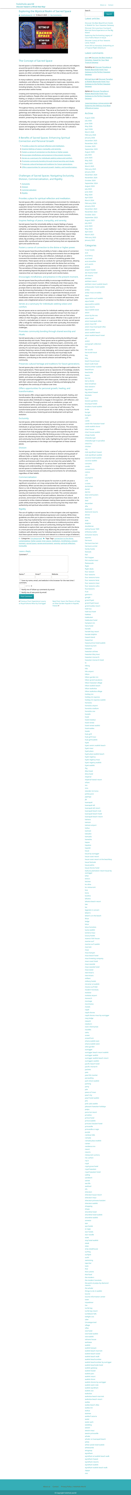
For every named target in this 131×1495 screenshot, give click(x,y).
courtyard (89, 478)
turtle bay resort (91, 1311)
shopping (88, 1206)
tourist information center (95, 1297)
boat (87, 398)
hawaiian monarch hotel (94, 660)
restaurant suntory (92, 1155)
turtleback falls (91, 1314)
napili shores (90, 1012)
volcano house (90, 1339)
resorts (88, 1152)
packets (88, 1069)
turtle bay (88, 1308)
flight (87, 566)
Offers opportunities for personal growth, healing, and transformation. (49, 167)
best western (90, 386)
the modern (89, 1277)
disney (87, 517)
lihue (87, 918)
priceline (88, 1115)
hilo (86, 668)
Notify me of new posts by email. (34, 592)
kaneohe (88, 839)
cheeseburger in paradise (95, 441)
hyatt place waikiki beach (94, 754)
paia (86, 1072)
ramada (88, 1138)
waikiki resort (90, 1376)
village (87, 1325)
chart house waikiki (92, 432)
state (87, 1237)
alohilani (88, 278)
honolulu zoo (90, 711)
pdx (86, 1089)
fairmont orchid (91, 546)
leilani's (88, 913)
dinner (87, 515)
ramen (87, 1143)
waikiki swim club (91, 1385)
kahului (88, 822)
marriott (88, 947)
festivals (88, 552)
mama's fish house (92, 938)
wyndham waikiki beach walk (96, 1467)
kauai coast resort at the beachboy (98, 859)
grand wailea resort (92, 606)
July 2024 (88, 189)
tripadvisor (89, 1302)
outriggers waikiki (92, 1061)
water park (89, 1422)
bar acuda (89, 349)
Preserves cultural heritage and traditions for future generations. (47, 164)
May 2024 (88, 195)
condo (87, 466)
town (87, 1299)
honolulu (88, 703)
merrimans (89, 975)
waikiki (87, 1345)
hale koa (88, 609)
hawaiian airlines (91, 651)
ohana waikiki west (92, 1044)
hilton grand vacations (93, 680)
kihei (87, 876)
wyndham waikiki (91, 1465)
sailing (87, 1175)
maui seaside (90, 964)
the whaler (89, 1288)
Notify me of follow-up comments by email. (38, 589)
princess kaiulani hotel (93, 1123)
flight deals (89, 569)
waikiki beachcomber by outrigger (98, 1362)
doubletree (89, 526)
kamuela (88, 836)
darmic (87, 492)
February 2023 (90, 237)
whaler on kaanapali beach (95, 1439)
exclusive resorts (91, 535)
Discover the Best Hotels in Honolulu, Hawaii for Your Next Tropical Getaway (98, 60)
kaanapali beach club (93, 811)
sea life (87, 1183)
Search (87, 10)
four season (89, 572)
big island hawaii (91, 392)
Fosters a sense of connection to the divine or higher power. (45, 152)
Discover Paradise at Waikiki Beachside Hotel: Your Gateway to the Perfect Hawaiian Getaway (98, 71)
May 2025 (88, 160)
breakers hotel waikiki (93, 406)
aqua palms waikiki (92, 304)
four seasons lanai (92, 580)
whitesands (89, 1447)
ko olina (88, 884)
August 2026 (90, 118)
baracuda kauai (91, 352)
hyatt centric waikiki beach (95, 745)
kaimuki (88, 831)
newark (88, 1021)
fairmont (88, 540)
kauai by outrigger (92, 854)
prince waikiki (90, 1121)
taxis (87, 1266)
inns (86, 788)
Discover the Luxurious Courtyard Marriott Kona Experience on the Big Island (99, 30)
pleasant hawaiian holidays (95, 1106)
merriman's (89, 973)
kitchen (88, 881)
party (87, 1086)
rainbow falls (90, 1135)
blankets (88, 395)
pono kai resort (91, 1112)
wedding (88, 1425)
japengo (88, 797)
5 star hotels (90, 250)
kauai (87, 851)
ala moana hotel (91, 273)
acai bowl (88, 258)
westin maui (89, 1430)
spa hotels (89, 1226)
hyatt (87, 742)
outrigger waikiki (91, 1055)
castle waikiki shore (92, 426)
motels (87, 1007)
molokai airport (91, 995)
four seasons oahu (92, 586)
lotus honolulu (90, 927)
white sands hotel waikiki (94, 1445)
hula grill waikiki (91, 740)
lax (86, 907)
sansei (87, 1180)
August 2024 (90, 186)
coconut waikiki (91, 461)
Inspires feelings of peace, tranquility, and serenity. (41, 149)
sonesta (88, 1220)
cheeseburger (90, 438)
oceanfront (89, 1038)
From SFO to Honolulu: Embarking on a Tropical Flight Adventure (99, 46)
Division (25, 187)
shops (87, 1209)
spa (86, 1223)
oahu (87, 1032)
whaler (87, 1436)
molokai (88, 992)
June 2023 (88, 226)
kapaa (87, 842)
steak (87, 1243)
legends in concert (92, 910)
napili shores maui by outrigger (97, 1015)
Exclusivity (26, 184)
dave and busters (91, 495)
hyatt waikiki (90, 765)
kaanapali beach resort (94, 816)
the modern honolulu (93, 1280)
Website (55, 574)
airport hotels (90, 270)
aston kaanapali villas (93, 321)
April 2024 (89, 197)
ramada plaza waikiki (93, 1141)
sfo (86, 1189)
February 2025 (90, 169)
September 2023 (91, 217)
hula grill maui (90, 737)
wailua (87, 1410)
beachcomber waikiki (93, 367)
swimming (89, 1260)
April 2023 (89, 232)
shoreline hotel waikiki (93, 1215)
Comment (23, 554)
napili (87, 1010)
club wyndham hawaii (93, 452)
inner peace (46, 541)
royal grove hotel (91, 1166)
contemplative (24, 541)
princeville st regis (92, 1129)
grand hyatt (89, 600)
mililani (87, 978)
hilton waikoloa (91, 688)
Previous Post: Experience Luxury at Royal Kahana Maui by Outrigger (32, 602)
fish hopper (89, 557)
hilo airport (89, 671)
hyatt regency (90, 757)
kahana (88, 819)
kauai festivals (90, 862)
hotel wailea (89, 728)
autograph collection (93, 344)
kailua (87, 828)
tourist (87, 1294)
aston (87, 312)
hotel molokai (90, 720)
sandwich (88, 1178)
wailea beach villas (92, 1405)
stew (87, 1246)
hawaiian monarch (92, 657)
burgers (88, 415)
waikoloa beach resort (93, 1399)
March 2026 (89, 132)
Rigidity (25, 193)
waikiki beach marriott (93, 1351)
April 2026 (89, 129)
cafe (86, 418)
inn (86, 785)
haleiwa (88, 614)
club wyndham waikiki (93, 455)
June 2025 (88, 158)
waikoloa (88, 1393)
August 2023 (90, 220)
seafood (88, 1186)
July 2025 (88, 155)
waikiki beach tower (92, 1354)
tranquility (23, 546)
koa (86, 890)
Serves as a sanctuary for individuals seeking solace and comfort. (47, 158)
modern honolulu (92, 990)
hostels (88, 714)
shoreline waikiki (91, 1217)
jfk (86, 799)
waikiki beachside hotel (94, 1365)
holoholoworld (26, 15)
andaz (87, 290)
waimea (88, 1413)
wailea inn (89, 1408)
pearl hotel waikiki (92, 1098)
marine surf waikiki (92, 944)
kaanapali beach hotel (93, 814)
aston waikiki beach (92, 332)
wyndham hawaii (91, 1459)
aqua (87, 295)
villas (87, 1328)
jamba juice (89, 794)
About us (103, 5)
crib (86, 480)
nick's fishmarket (91, 1027)
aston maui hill (90, 324)
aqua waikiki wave (92, 310)
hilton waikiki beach (92, 685)
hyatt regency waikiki (93, 762)
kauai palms (89, 865)
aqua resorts (90, 307)
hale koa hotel (90, 611)
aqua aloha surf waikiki (94, 298)
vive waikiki (89, 1336)
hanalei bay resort (92, 631)
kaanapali (88, 802)
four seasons (90, 574)
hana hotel (89, 626)
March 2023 (89, 234)
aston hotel (89, 318)
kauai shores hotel (92, 868)
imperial (88, 777)
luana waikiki (90, 930)
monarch (88, 998)
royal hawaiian (90, 1169)
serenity (57, 543)
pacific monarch (91, 1066)
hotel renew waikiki (92, 725)
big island (88, 389)
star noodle (89, 1235)
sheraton (88, 1192)
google (87, 597)
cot (86, 475)
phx (86, 1101)
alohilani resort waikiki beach (96, 284)
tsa (86, 1305)
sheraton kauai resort (93, 1195)
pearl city (88, 1095)
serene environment (45, 543)
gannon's (88, 594)
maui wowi (89, 970)
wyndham (89, 1453)
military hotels (90, 981)
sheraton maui (90, 1197)
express (88, 537)
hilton (87, 674)
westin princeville (91, 1433)
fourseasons (90, 589)
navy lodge (89, 1018)
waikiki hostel (90, 1371)
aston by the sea (91, 315)
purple (87, 1132)
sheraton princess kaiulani (95, 1200)
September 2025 (91, 149)
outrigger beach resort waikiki (96, 1052)
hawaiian (88, 648)
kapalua (88, 845)
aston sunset (90, 330)
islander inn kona (91, 791)
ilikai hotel (89, 771)
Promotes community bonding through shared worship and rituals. (48, 161)
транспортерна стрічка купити (97, 103)
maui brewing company (94, 958)
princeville (89, 1126)
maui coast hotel (91, 961)
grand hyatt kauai (92, 603)
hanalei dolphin (91, 634)
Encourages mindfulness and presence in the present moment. (46, 155)
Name (22, 574)
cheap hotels (90, 435)
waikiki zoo (89, 1391)
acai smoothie (90, 261)
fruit (86, 592)
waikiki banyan (90, 1348)
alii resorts (89, 275)
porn (87, 57)
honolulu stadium (92, 708)
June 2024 (88, 192)
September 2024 (91, 183)
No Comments (56, 15)
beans (87, 375)
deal (86, 500)
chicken (88, 446)
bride (87, 409)
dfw (86, 506)
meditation (56, 541)
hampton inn (90, 623)
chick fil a (88, 443)
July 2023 (88, 223)
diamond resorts (91, 512)
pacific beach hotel (92, 1064)
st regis (88, 1229)
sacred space (31, 543)
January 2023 (90, 240)
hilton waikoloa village (93, 691)
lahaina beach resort (93, 901)
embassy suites (91, 532)
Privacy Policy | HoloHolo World (73, 1486)
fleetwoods (89, 563)
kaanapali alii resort (92, 808)
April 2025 (89, 163)
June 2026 (88, 123)
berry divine (89, 381)
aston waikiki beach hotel (95, 335)
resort (87, 1149)
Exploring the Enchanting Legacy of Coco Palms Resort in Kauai (98, 36)
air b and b (89, 264)
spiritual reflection (68, 543)
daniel (87, 489)
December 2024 (91, 175)
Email (38, 574)
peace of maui (90, 1092)
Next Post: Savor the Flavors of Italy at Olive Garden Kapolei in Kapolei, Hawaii (66, 603)
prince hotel (89, 1118)
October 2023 (90, 214)
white (87, 1442)
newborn (88, 1024)
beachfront (89, 369)
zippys (87, 1470)
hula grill (88, 734)
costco (87, 472)
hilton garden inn (91, 677)
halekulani (89, 617)
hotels (87, 731)
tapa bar (88, 1263)
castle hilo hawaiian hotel (94, 423)
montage (88, 1001)
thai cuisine (89, 1272)
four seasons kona (92, 577)
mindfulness (66, 541)
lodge (87, 921)
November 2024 (91, 177)
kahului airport (91, 825)
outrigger (88, 1049)
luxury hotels (90, 935)
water (87, 1419)
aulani (87, 341)
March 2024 (89, 200)
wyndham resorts (92, 1462)
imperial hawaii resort (93, 779)
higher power (36, 541)
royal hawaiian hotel (93, 1172)
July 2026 (88, 121)
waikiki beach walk (92, 1356)
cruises (87, 483)
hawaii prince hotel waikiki (95, 643)
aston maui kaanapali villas (95, 327)
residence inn (90, 1146)
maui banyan (90, 953)
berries (87, 378)
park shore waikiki (92, 1081)
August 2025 (90, 152)
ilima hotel (89, 774)
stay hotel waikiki (91, 1240)
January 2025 (90, 172)
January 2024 (90, 206)
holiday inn (89, 694)
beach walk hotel (91, 364)
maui (87, 950)
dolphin (88, 523)
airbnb (87, 267)
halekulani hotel (91, 620)
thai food (88, 1274)
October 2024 (90, 180)
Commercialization (29, 190)
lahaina (88, 898)
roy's (87, 1160)
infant (87, 782)
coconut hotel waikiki (93, 458)
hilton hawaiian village (93, 683)
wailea (87, 1402)
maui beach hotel (91, 955)
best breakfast (90, 384)
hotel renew (89, 723)
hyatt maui (89, 748)
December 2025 (91, 140)
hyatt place (89, 751)
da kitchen (89, 486)
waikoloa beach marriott (94, 1396)
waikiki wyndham (91, 1388)
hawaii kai (89, 640)
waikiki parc (89, 1373)
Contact (110, 5)
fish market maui (91, 560)
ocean (87, 1035)
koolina (88, 896)
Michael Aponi (90, 79)
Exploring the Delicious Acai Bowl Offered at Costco (98, 106)
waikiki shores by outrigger (95, 1382)
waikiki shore (90, 1379)
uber (87, 1319)
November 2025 (91, 143)
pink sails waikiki (91, 1104)
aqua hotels (89, 301)
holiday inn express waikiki (95, 700)
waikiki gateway (91, 1368)
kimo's (87, 879)
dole (86, 520)
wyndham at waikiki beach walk (97, 1456)
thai (86, 1269)
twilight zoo (89, 1316)
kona (87, 893)
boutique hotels (91, 404)
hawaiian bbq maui (92, 654)
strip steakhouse (91, 1249)
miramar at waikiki (92, 984)
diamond (88, 509)
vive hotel (88, 1331)
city (86, 449)
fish (86, 554)
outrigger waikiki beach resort (96, 1058)
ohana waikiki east (92, 1041)
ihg (86, 768)
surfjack (88, 1254)
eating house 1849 (92, 529)
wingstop (88, 1450)
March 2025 (89, 166)
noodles (88, 1029)
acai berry (89, 255)
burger (87, 412)
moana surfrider (91, 987)
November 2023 (91, 212)
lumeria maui (90, 933)
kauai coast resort (92, 856)
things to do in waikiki (93, 1291)
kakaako (88, 834)
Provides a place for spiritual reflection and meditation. (43, 146)
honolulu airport (91, 705)
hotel (87, 717)
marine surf (89, 941)
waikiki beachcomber (93, 1359)
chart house (89, 429)
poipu (87, 1109)
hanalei (88, 629)
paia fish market (91, 1075)
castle (87, 421)
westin (87, 1428)
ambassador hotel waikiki (95, 287)
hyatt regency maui (92, 760)
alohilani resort (91, 281)
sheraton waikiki (91, 1203)
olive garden (90, 1047)
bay (86, 355)
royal (87, 1163)
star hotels (89, 1232)
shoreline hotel (91, 1212)
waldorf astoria (91, 1416)
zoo (86, 1473)
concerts (88, 463)
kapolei (88, 848)
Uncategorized (36, 538)
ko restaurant (90, 887)
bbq (86, 358)
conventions (89, 469)
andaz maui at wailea (93, 292)
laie (86, 904)
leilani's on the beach (93, 916)
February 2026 (90, 135)
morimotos (89, 1004)
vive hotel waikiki (91, 1334)
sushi (87, 1257)
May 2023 (88, 229)
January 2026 (90, 138)
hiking (87, 666)
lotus (87, 924)
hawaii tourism (91, 646)
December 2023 (91, 209)
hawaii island (90, 637)
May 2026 (88, 126)
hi (85, 663)
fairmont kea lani (91, 543)
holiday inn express (92, 697)
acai (86, 253)
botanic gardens (91, 401)
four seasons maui (92, 583)
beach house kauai (92, 361)
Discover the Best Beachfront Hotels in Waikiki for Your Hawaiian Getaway (99, 24)
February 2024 (90, 203)
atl (86, 338)
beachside (89, 372)
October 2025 (90, 146)
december (89, 503)
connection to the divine (63, 538)
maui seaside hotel (92, 967)
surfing (88, 1252)
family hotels (90, 549)
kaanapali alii (90, 805)
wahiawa (88, 1342)
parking (88, 1084)
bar (86, 347)
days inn (88, 498)
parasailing (89, 1078)
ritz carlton (89, 1158)
